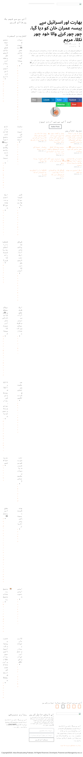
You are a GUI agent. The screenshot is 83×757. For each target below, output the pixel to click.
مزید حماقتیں (5, 460)
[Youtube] (68, 706)
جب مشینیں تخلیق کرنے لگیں (19, 390)
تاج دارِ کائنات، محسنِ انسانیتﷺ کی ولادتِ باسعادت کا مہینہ (73, 162)
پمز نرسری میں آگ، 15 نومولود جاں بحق (55, 161)
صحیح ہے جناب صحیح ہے (5, 594)
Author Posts (55, 126)
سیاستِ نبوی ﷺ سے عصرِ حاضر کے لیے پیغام (74, 149)
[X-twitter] (74, 706)
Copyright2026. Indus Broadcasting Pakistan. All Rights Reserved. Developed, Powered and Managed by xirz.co (41, 753)
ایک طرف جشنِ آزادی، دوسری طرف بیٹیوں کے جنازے (19, 320)
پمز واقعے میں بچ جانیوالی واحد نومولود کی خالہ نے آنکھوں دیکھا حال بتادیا (56, 137)
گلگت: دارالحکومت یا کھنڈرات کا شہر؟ (38, 172)
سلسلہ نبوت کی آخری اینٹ (39, 148)
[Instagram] (57, 706)
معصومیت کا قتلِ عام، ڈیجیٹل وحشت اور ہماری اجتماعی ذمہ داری (55, 150)
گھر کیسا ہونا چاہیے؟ (39, 160)
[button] (41, 3)
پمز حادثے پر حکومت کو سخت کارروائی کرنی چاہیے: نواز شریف (38, 136)
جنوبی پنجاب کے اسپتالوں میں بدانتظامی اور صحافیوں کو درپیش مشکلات (5, 659)
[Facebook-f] (79, 706)
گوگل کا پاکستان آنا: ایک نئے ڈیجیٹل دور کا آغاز (56, 173)
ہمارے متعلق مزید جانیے (71, 745)
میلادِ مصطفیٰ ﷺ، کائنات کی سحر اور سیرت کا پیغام (5, 320)
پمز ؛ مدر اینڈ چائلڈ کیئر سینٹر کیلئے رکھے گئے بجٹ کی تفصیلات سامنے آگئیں (73, 137)
